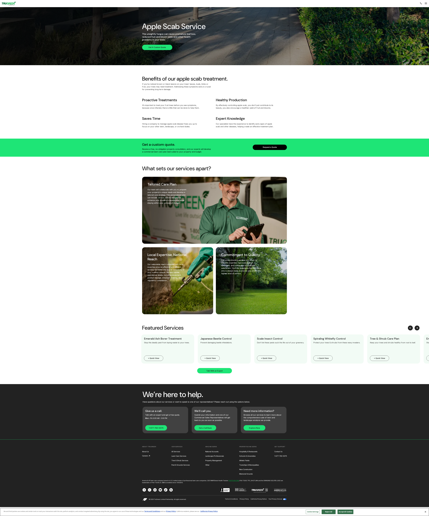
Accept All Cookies (345, 512)
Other (207, 465)
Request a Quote (270, 147)
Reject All (328, 512)
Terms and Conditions (152, 511)
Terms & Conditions (231, 499)
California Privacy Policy (209, 511)
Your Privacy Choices (275, 499)
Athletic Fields (244, 460)
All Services (175, 452)
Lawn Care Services (178, 456)
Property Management (213, 460)
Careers (145, 456)
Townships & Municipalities (249, 465)
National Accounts (212, 452)
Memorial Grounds (246, 474)
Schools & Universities (247, 456)
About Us (145, 452)
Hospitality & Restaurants (248, 452)
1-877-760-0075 (156, 428)
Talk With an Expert (214, 371)
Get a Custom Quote (157, 47)
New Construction (245, 469)
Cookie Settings (313, 512)
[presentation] (410, 328)
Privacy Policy (244, 499)
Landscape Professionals (214, 456)
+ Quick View (153, 358)
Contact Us (278, 452)
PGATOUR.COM (234, 480)
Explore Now (254, 428)
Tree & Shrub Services (179, 460)
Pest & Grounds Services (180, 465)
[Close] (425, 511)
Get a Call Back (205, 428)
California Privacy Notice (259, 499)
